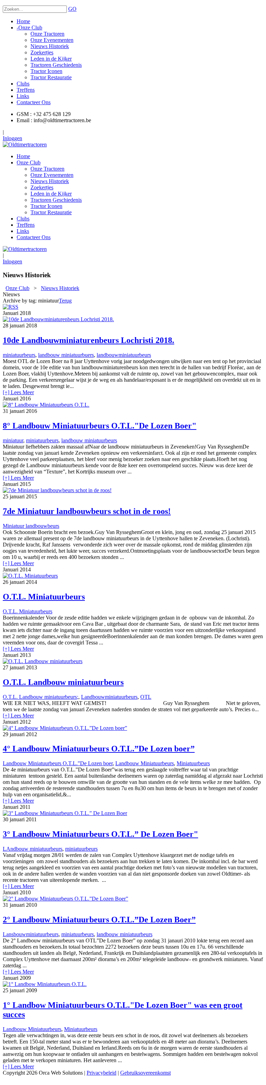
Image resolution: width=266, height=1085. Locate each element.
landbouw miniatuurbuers (66, 355)
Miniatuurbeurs (193, 763)
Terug (65, 301)
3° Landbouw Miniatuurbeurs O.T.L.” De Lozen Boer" (100, 834)
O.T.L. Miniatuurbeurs (44, 596)
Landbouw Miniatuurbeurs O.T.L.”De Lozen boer (58, 763)
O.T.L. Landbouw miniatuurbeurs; (40, 697)
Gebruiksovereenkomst (145, 1073)
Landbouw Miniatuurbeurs (144, 763)
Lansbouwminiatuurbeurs (31, 934)
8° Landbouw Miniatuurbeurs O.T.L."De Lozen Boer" (99, 425)
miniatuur (13, 440)
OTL (145, 697)
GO (72, 9)
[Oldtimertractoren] (25, 144)
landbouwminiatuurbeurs (124, 355)
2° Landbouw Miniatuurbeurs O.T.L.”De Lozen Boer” (99, 919)
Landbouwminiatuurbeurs (109, 697)
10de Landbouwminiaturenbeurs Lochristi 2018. (88, 340)
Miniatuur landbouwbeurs (31, 526)
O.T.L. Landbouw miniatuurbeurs (63, 682)
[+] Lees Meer (18, 392)
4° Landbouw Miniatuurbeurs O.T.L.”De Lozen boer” (99, 748)
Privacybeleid (101, 1073)
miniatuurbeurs (19, 355)
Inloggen (12, 138)
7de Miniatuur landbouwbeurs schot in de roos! (87, 511)
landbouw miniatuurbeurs (89, 440)
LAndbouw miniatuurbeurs (32, 849)
